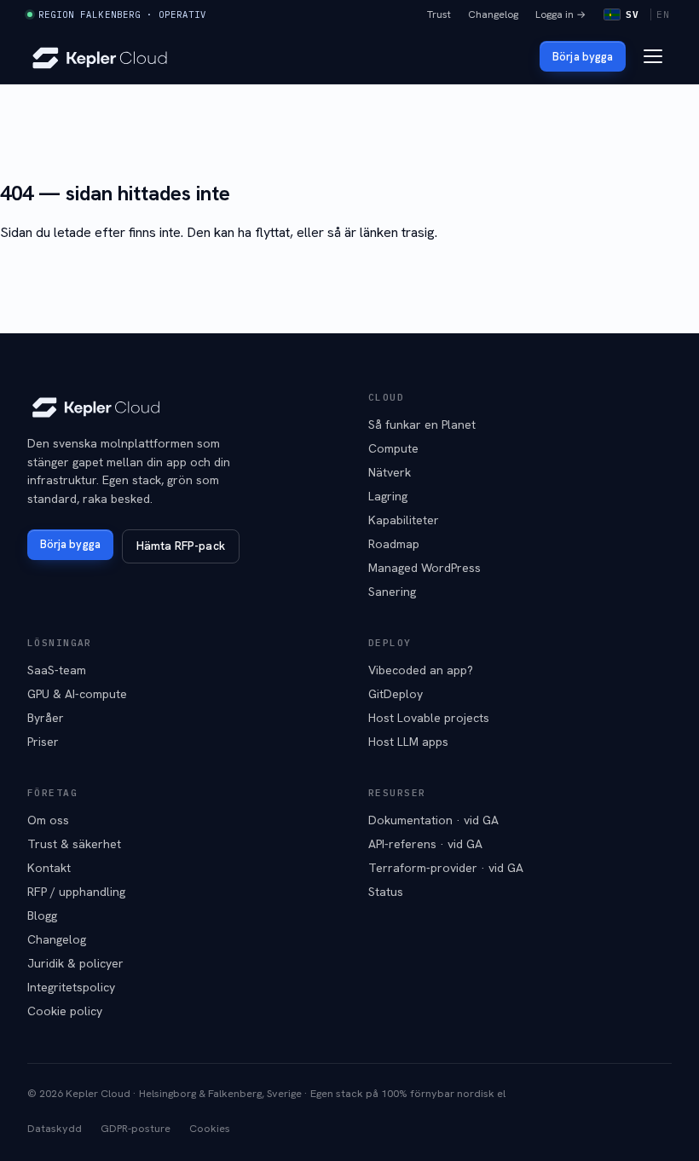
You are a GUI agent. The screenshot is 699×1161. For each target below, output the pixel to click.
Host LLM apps (408, 741)
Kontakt (49, 867)
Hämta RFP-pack (180, 545)
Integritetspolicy (71, 987)
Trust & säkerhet (74, 844)
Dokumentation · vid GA (433, 820)
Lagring (387, 496)
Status (385, 891)
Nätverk (389, 472)
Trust (439, 14)
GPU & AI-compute (77, 694)
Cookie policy (64, 1011)
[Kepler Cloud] (99, 56)
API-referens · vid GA (425, 844)
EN (663, 14)
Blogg (42, 915)
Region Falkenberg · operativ (122, 14)
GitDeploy (395, 694)
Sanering (392, 591)
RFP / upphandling (76, 891)
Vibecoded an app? (420, 670)
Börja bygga (582, 56)
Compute (393, 448)
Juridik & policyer (75, 963)
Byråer (45, 717)
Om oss (48, 820)
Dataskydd (54, 1128)
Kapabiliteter (403, 520)
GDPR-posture (135, 1128)
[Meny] (653, 56)
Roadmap (393, 544)
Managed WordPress (424, 567)
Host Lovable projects (428, 717)
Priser (43, 741)
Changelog (493, 14)
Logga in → (560, 14)
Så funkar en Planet (422, 424)
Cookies (209, 1128)
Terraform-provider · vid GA (445, 867)
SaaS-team (56, 670)
